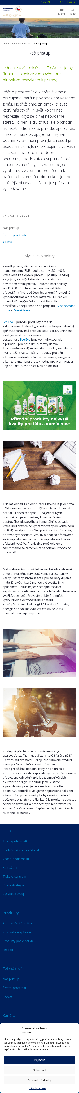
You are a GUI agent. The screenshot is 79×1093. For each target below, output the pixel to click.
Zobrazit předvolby (39, 1080)
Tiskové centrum (14, 876)
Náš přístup (11, 228)
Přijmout (39, 1060)
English (71, 2)
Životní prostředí (14, 235)
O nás (8, 830)
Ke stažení (10, 868)
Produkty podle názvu (18, 941)
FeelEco (59, 2)
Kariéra (9, 1015)
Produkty (11, 912)
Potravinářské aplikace (18, 923)
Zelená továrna (25, 43)
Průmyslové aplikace (17, 932)
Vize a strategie (13, 885)
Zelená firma (21, 310)
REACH (7, 242)
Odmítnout (39, 1070)
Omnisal (45, 2)
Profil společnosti (15, 841)
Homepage (9, 43)
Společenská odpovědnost (21, 850)
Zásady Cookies (37, 1088)
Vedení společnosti (16, 859)
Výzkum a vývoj (13, 894)
